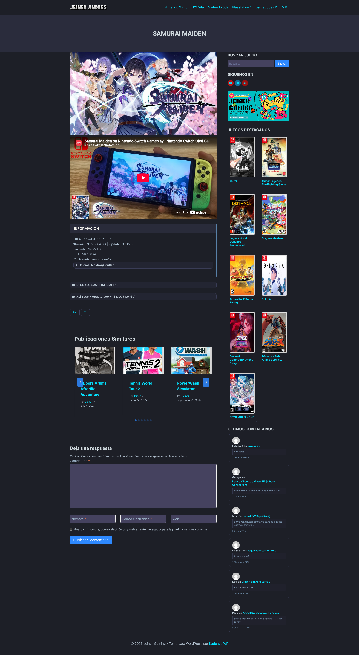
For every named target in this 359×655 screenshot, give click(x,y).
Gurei (233, 181)
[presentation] (94, 360)
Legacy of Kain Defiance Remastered (239, 242)
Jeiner (88, 401)
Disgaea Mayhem (273, 238)
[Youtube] (231, 83)
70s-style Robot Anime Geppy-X (272, 358)
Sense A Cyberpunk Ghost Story (241, 360)
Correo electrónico (137, 519)
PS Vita (198, 7)
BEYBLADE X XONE (242, 417)
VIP (284, 7)
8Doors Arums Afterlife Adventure (93, 389)
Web (175, 519)
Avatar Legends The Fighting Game (274, 182)
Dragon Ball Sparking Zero (261, 550)
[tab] (136, 420)
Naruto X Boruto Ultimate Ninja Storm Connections (254, 483)
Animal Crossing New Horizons (261, 612)
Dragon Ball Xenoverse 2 (256, 581)
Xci (85, 312)
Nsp (75, 312)
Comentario (80, 461)
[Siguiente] (206, 382)
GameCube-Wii (266, 7)
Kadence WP (218, 643)
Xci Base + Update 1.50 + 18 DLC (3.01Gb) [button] (106, 296)
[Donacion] (245, 83)
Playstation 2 (242, 7)
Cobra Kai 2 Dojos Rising (256, 516)
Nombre (79, 519)
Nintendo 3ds (218, 7)
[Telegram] (238, 83)
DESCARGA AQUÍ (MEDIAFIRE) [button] (97, 285)
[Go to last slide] (80, 382)
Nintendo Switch (176, 7)
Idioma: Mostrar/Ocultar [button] (97, 265)
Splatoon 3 (254, 445)
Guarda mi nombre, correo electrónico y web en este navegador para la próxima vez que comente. (141, 529)
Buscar (282, 63)
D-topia (266, 299)
